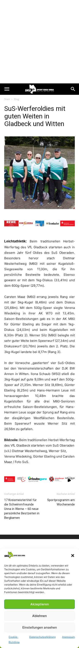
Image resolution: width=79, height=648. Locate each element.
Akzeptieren (39, 604)
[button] (73, 555)
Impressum (68, 636)
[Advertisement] (39, 41)
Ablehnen (39, 616)
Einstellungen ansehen (39, 627)
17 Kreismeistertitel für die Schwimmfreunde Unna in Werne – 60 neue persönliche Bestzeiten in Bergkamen (21, 509)
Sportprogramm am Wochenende (61, 502)
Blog (16, 99)
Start (7, 99)
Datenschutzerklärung (42, 636)
